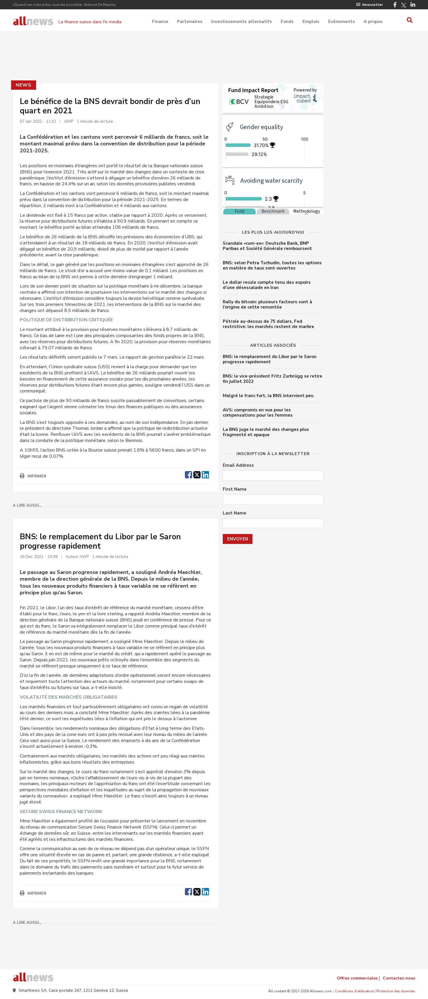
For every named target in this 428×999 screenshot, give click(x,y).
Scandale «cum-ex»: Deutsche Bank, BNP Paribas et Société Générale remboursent (267, 246)
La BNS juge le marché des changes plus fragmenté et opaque (266, 432)
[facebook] (188, 474)
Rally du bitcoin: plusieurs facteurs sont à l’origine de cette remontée (267, 304)
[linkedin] (205, 474)
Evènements (341, 21)
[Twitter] (403, 5)
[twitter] (197, 474)
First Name (235, 489)
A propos (373, 21)
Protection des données (395, 991)
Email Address (238, 465)
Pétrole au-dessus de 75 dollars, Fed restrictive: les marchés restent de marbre (268, 324)
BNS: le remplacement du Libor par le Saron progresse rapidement (269, 359)
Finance (160, 21)
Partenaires (189, 21)
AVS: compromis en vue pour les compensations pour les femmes (258, 412)
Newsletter (372, 4)
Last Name (234, 513)
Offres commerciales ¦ (358, 978)
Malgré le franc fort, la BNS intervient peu (268, 395)
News (23, 85)
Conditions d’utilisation (354, 991)
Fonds (287, 21)
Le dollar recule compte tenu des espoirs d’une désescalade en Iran (267, 285)
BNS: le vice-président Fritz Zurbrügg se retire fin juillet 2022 (272, 378)
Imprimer (36, 476)
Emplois (311, 21)
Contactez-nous (399, 978)
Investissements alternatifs (241, 21)
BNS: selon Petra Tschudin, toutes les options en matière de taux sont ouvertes (272, 265)
